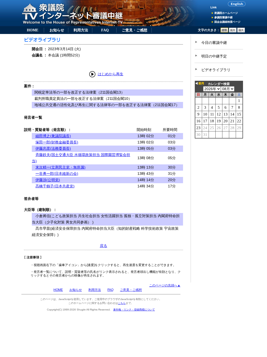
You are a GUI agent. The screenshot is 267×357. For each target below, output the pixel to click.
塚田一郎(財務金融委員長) (56, 142)
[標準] (224, 31)
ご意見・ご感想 (134, 30)
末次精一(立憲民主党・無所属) (60, 167)
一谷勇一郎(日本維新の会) (56, 173)
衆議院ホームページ (226, 12)
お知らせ (57, 30)
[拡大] (232, 31)
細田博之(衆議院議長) (53, 136)
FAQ (105, 30)
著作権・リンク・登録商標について (134, 309)
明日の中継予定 (214, 56)
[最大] (241, 31)
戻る (103, 246)
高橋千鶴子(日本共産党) (55, 186)
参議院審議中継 (223, 17)
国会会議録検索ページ (227, 21)
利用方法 (81, 30)
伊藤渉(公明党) (47, 180)
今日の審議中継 (214, 43)
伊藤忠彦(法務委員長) (53, 148)
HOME (32, 30)
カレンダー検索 (219, 84)
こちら (122, 303)
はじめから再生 (110, 74)
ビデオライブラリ (215, 70)
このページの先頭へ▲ (164, 285)
